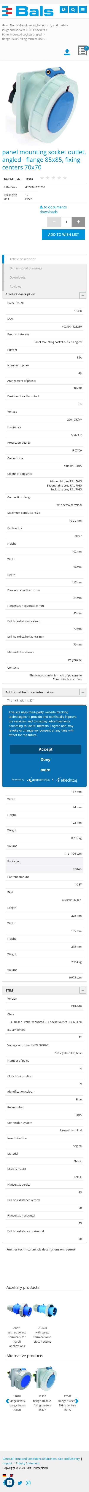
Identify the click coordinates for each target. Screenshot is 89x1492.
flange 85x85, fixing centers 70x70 (23, 39)
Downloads (18, 277)
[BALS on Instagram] (28, 1483)
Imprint (7, 1463)
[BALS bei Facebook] (4, 1483)
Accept (45, 749)
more (45, 769)
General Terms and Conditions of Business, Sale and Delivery (41, 1459)
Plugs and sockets (13, 30)
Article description (23, 259)
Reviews (15, 286)
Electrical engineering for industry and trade (37, 25)
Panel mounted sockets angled (22, 34)
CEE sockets (37, 30)
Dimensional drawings (26, 268)
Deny (46, 759)
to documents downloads (53, 210)
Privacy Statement (28, 1463)
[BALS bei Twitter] (19, 1483)
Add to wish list (63, 234)
